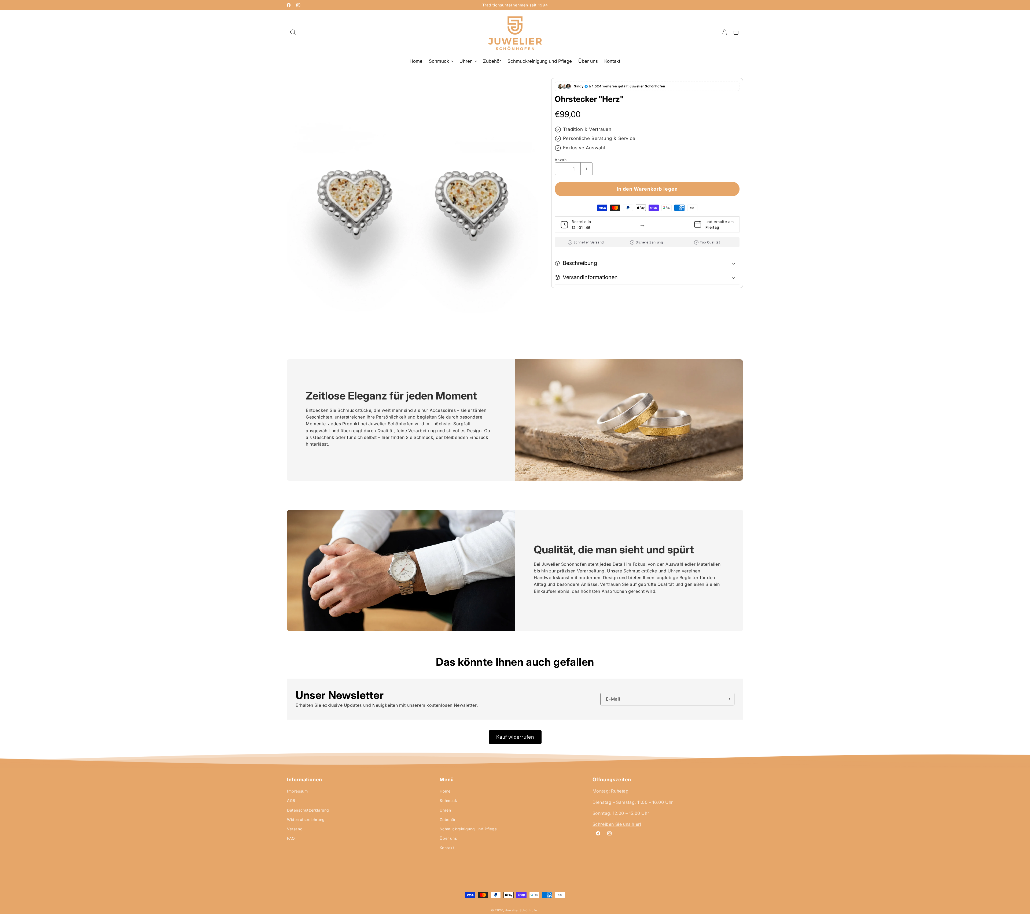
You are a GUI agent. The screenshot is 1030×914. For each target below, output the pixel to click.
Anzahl (561, 160)
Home (445, 791)
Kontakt (447, 847)
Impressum (297, 791)
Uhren (445, 810)
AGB (291, 800)
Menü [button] (447, 779)
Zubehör (447, 819)
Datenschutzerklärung (308, 810)
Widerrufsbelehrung (306, 819)
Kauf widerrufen (515, 737)
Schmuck (448, 800)
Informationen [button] (304, 779)
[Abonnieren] (728, 699)
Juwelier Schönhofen (522, 910)
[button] (293, 32)
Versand (295, 828)
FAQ (291, 838)
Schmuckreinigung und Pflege (468, 828)
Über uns (448, 838)
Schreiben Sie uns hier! (617, 824)
